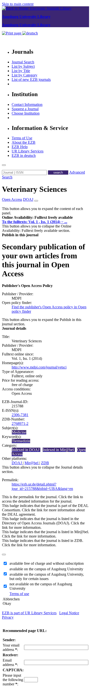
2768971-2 (20, 423)
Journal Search (23, 62)
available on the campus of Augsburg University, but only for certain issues (46, 576)
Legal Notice (69, 613)
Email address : (10, 662)
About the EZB (23, 142)
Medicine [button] (19, 432)
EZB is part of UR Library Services (29, 613)
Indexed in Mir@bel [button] (59, 450)
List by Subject (23, 66)
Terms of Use (22, 138)
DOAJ (17, 463)
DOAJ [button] (28, 199)
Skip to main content (17, 4)
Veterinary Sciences (34, 189)
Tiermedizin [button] (21, 441)
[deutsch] (30, 33)
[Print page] (12, 33)
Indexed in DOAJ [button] (26, 450)
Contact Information (27, 104)
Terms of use (19, 594)
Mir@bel (32, 463)
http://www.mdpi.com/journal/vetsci (39, 367)
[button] (37, 217)
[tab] (45, 217)
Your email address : (11, 647)
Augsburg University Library (26, 17)
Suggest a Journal (25, 109)
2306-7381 (20, 415)
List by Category (24, 75)
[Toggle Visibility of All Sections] (36, 201)
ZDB (45, 463)
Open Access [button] (12, 199)
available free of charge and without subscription (46, 563)
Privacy (8, 617)
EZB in (24, 155)
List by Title (21, 71)
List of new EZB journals (31, 79)
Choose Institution (26, 113)
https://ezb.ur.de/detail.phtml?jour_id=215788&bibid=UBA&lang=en (42, 486)
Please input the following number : (13, 679)
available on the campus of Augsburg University (46, 569)
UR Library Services (27, 151)
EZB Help (20, 147)
